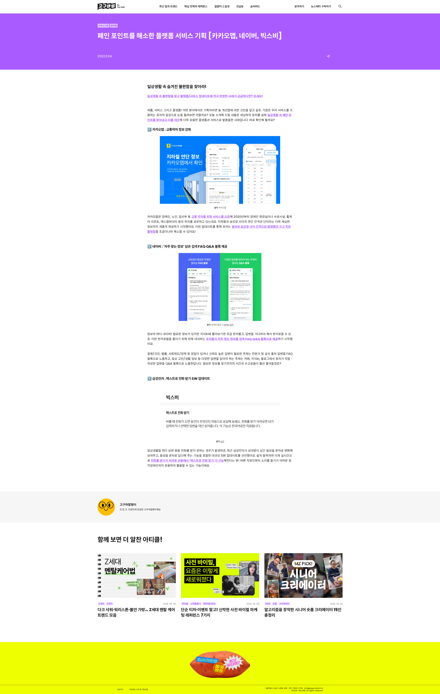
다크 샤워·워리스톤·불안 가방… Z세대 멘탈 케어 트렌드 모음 (136, 612)
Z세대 (101, 603)
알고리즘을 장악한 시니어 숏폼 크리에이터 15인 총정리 (302, 612)
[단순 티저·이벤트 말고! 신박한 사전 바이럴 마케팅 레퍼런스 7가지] (220, 575)
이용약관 (120, 689)
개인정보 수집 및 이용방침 (138, 689)
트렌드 (110, 603)
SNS (267, 603)
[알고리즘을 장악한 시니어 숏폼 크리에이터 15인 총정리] (303, 575)
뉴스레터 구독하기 (321, 6)
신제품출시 (195, 603)
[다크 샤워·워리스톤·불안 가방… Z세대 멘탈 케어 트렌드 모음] (137, 575)
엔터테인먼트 (209, 603)
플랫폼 (114, 25)
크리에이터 (284, 603)
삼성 (222, 441)
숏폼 (275, 603)
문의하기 (299, 6)
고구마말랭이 (128, 504)
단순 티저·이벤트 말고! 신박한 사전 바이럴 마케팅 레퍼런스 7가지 (219, 612)
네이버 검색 (228, 324)
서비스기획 (103, 25)
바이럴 (185, 603)
